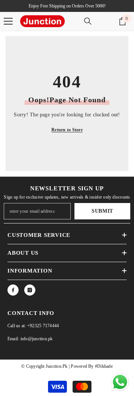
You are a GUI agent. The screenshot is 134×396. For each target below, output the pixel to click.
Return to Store (67, 129)
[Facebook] (13, 290)
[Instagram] (29, 290)
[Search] (87, 21)
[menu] (8, 21)
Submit (102, 211)
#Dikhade (103, 366)
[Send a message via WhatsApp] (120, 382)
